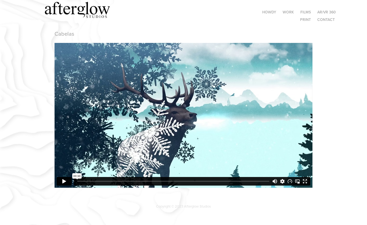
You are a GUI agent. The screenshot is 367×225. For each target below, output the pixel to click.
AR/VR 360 (326, 12)
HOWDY (269, 12)
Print (305, 19)
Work (288, 12)
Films (305, 12)
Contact (326, 19)
